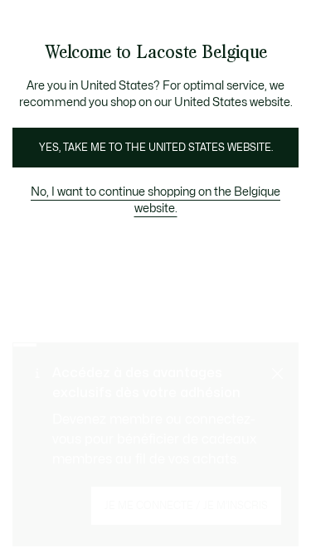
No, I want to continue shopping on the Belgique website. (155, 200)
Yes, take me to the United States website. (156, 148)
